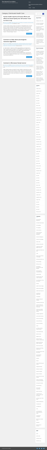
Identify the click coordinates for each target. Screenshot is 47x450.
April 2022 (38, 182)
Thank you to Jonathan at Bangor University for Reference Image (40, 68)
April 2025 (38, 103)
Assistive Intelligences (39, 236)
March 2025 (38, 105)
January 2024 (38, 139)
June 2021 (37, 204)
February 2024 (38, 136)
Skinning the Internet (39, 383)
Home (30, 2)
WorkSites (37, 422)
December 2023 (38, 141)
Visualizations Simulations (12, 45)
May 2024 (37, 129)
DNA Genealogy (38, 261)
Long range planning (39, 331)
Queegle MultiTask (39, 366)
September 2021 (38, 197)
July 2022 (37, 175)
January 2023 (38, 168)
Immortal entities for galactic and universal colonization (39, 305)
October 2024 (38, 117)
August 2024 (38, 122)
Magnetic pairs (38, 336)
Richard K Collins (6, 22)
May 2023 (37, 158)
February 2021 (38, 211)
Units (37, 408)
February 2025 (38, 107)
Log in (37, 433)
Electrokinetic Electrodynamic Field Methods (39, 267)
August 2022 (38, 173)
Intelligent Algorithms (39, 313)
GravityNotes (38, 296)
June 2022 (37, 177)
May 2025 (37, 100)
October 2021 (38, 194)
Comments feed (38, 438)
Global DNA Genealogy (39, 288)
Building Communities (39, 244)
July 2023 (37, 153)
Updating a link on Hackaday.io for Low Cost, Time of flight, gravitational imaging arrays (40, 53)
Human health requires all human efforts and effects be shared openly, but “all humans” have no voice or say (17, 18)
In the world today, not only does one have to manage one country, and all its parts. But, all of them (40, 41)
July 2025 (37, 95)
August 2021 (38, 199)
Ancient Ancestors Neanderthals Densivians (39, 233)
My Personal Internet (39, 345)
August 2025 (38, 93)
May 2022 (37, 180)
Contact (30, 7)
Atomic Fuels (38, 241)
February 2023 (38, 165)
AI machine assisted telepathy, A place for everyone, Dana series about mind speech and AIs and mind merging (40, 35)
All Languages (25, 22)
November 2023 (38, 144)
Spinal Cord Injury (25, 44)
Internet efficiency (10, 44)
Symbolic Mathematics (39, 401)
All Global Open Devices (14, 22)
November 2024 (38, 115)
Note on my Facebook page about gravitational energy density (40, 79)
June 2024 (37, 127)
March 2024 (38, 134)
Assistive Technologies (39, 239)
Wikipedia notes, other (39, 20)
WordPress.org (38, 440)
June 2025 (37, 98)
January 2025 (38, 110)
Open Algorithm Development (17, 44)
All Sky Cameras (38, 230)
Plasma (37, 360)
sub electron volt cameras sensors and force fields (39, 394)
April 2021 (38, 209)
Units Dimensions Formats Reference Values (39, 412)
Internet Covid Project (39, 318)
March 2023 (38, 163)
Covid (37, 253)
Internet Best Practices (8, 23)
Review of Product (39, 373)
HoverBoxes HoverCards (40, 302)
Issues (37, 325)
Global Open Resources (40, 290)
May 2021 (37, 206)
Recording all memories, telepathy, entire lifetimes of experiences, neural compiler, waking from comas (40, 28)
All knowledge (20, 22)
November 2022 (38, 170)
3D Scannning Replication (14, 43)
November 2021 (38, 192)
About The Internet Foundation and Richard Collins (35, 5)
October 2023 (38, 146)
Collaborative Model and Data (23, 43)
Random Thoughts (39, 371)
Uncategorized (38, 406)
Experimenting (38, 274)
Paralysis (37, 358)
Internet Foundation (39, 323)
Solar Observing (38, 385)
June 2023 (37, 156)
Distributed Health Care (40, 259)
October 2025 (38, 88)
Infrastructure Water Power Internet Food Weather (39, 310)
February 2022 (38, 187)
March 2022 (38, 185)
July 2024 (37, 124)
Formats (37, 283)
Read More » (29, 33)
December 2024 (38, 112)
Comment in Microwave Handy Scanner (14, 63)
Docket (34, 7)
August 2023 (38, 151)
